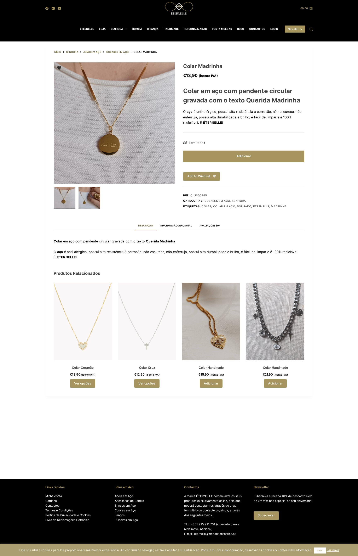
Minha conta (53, 496)
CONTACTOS (257, 28)
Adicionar (244, 156)
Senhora (239, 200)
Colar (206, 206)
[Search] (311, 29)
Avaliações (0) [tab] (210, 225)
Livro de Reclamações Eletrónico (67, 520)
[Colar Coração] (83, 321)
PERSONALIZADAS (195, 28)
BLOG (240, 28)
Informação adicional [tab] (176, 225)
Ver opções (82, 383)
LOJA (102, 28)
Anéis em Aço (124, 496)
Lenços (120, 515)
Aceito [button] (320, 550)
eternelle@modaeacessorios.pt (215, 533)
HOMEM (137, 28)
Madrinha (279, 206)
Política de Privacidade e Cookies (68, 515)
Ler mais (333, 550)
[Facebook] (46, 8)
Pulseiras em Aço (126, 520)
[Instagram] (53, 8)
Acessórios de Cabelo (129, 500)
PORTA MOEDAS (222, 28)
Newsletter (295, 29)
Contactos (52, 505)
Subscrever (266, 515)
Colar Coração (83, 368)
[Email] (59, 8)
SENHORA (117, 28)
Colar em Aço (224, 206)
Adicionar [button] (211, 383)
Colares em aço (217, 200)
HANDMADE (171, 28)
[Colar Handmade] (211, 321)
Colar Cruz (147, 368)
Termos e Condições (59, 510)
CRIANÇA (152, 28)
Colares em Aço (125, 510)
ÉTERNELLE (87, 28)
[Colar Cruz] (147, 321)
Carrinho (51, 500)
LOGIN (274, 28)
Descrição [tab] (145, 225)
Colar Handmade (211, 368)
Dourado (244, 206)
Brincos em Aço (125, 505)
